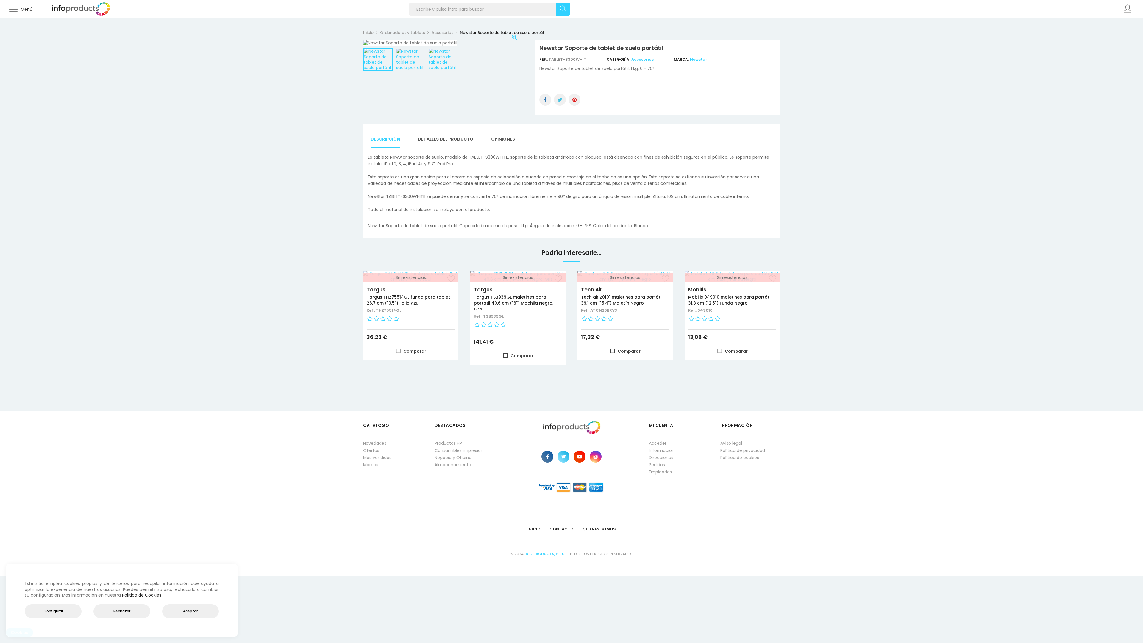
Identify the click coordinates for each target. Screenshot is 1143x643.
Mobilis (697, 290)
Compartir (545, 100)
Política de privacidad (742, 450)
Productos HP (448, 443)
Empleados (660, 472)
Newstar (698, 59)
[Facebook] (547, 457)
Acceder (657, 443)
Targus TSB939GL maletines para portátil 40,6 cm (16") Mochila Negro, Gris (513, 303)
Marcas (370, 465)
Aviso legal (731, 443)
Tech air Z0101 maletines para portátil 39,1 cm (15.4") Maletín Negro (622, 300)
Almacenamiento (453, 465)
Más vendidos (377, 458)
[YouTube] (579, 457)
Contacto (561, 529)
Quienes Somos (599, 529)
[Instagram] (596, 457)
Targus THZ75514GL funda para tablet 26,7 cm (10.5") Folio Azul (408, 300)
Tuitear (560, 100)
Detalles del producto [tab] (445, 139)
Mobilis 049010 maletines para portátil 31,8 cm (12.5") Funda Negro (730, 300)
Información (661, 450)
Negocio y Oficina (453, 458)
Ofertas (371, 450)
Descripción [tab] (385, 139)
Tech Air (591, 290)
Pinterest (574, 100)
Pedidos (657, 465)
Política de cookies (739, 458)
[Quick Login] (1128, 9)
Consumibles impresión (459, 450)
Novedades (374, 443)
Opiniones (503, 139)
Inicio (534, 529)
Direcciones (661, 458)
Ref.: (544, 59)
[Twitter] (563, 457)
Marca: (681, 59)
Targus (376, 290)
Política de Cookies (141, 595)
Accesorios (642, 59)
